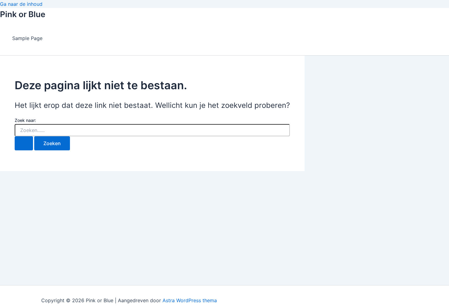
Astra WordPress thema (189, 300)
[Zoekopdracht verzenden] (24, 143)
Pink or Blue (22, 14)
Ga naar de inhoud (21, 4)
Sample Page (27, 38)
